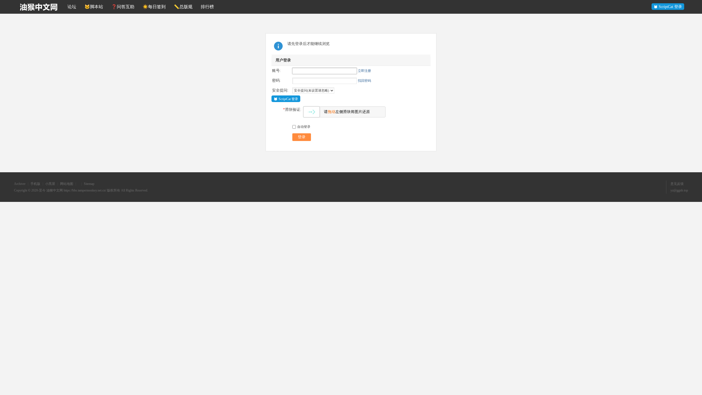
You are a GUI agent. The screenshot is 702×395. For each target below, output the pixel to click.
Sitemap (89, 184)
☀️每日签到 (154, 6)
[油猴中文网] (38, 7)
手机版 (35, 184)
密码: (276, 80)
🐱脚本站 (93, 6)
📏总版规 (183, 6)
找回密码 (364, 81)
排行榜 (207, 6)
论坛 (71, 6)
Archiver (20, 184)
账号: (276, 71)
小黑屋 (50, 184)
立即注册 (364, 71)
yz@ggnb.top (679, 190)
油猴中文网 (54, 190)
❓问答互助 (122, 6)
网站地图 (66, 184)
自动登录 (303, 127)
